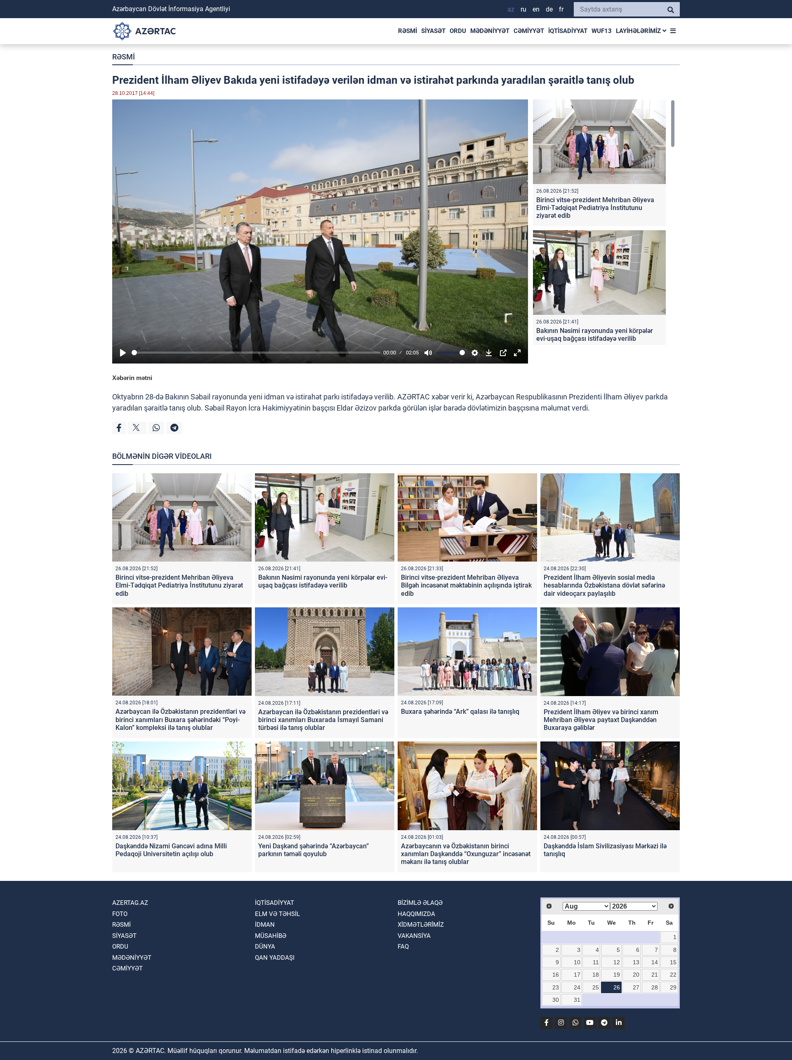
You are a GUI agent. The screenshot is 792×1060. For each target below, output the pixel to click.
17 (577, 974)
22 (673, 974)
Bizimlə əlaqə (420, 903)
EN (536, 9)
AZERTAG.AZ (130, 903)
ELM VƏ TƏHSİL (277, 914)
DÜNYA (265, 946)
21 (654, 974)
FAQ (403, 946)
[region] (604, 222)
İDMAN (265, 924)
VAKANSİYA (414, 936)
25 (595, 987)
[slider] (256, 352)
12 (616, 962)
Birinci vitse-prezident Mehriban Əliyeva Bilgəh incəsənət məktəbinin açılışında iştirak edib (466, 585)
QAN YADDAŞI (275, 957)
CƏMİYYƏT (529, 31)
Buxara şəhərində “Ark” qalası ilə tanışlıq (460, 711)
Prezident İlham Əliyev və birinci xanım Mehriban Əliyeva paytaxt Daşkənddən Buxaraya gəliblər (601, 720)
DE (549, 9)
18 (595, 974)
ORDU (458, 31)
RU (523, 9)
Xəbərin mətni (132, 377)
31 (577, 999)
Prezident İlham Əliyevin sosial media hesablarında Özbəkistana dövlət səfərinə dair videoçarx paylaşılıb (604, 585)
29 (673, 987)
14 (654, 962)
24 (577, 987)
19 (616, 974)
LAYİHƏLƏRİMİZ (639, 31)
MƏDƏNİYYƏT (489, 31)
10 (577, 962)
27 (636, 987)
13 (636, 962)
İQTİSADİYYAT (567, 31)
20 (636, 974)
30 (555, 999)
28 (654, 987)
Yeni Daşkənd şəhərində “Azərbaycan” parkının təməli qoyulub (313, 850)
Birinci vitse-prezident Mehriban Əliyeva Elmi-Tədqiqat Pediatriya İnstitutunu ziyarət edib (595, 208)
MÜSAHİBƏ (270, 936)
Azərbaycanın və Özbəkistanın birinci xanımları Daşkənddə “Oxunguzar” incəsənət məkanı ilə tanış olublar (465, 854)
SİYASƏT (433, 31)
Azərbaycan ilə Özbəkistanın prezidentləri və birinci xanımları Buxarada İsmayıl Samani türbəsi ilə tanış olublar (323, 720)
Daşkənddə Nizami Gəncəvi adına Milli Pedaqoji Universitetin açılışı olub (171, 850)
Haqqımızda (416, 914)
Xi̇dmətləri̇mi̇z (421, 924)
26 (616, 987)
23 (555, 987)
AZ (510, 9)
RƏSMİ (407, 31)
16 (555, 974)
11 (596, 962)
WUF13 (602, 31)
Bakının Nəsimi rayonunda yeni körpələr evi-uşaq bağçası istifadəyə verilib (594, 334)
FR (561, 9)
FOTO (119, 914)
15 (673, 962)
